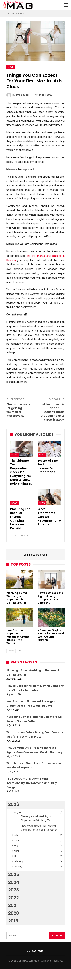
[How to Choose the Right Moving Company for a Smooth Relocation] (51, 579)
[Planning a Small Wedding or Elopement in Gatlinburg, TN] (19, 579)
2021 (13, 905)
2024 (13, 882)
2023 (13, 890)
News (10, 67)
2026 (13, 804)
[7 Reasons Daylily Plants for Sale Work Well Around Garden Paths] (51, 617)
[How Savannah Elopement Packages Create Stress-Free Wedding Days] (19, 617)
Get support (35, 951)
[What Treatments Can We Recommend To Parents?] (49, 497)
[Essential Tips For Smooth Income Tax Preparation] (49, 449)
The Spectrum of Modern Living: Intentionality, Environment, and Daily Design (31, 783)
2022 (13, 898)
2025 (13, 874)
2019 (13, 921)
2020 (13, 913)
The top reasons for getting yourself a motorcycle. (18, 410)
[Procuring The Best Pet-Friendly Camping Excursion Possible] (21, 497)
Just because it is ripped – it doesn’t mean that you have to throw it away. (52, 411)
